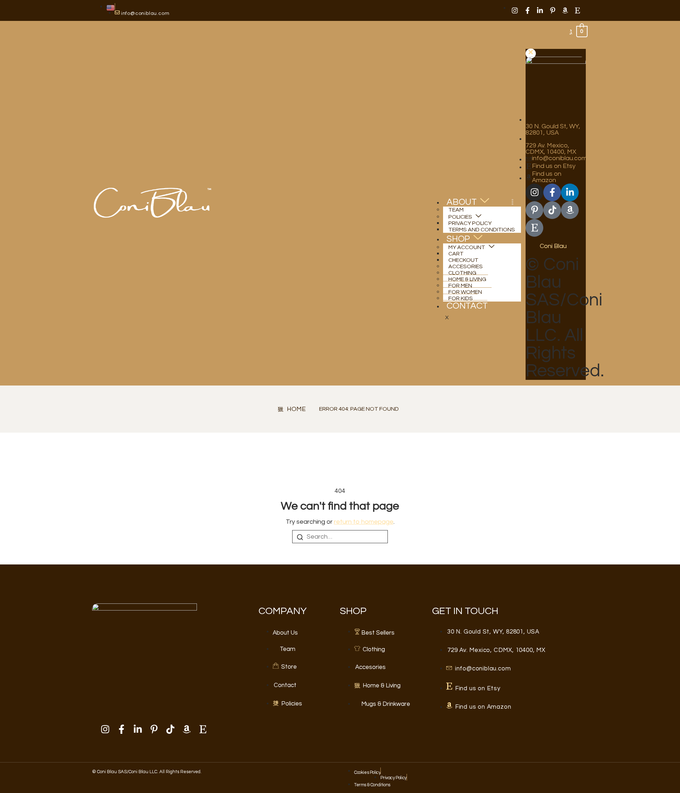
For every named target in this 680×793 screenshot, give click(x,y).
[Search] (300, 538)
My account (466, 247)
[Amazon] (565, 10)
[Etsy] (577, 10)
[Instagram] (515, 10)
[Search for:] (340, 536)
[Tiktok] (552, 210)
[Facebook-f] (527, 10)
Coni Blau (553, 246)
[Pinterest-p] (552, 10)
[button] (571, 32)
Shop (458, 238)
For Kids (460, 298)
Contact (467, 305)
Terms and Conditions (481, 229)
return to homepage (363, 521)
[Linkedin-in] (539, 10)
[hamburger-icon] (512, 203)
